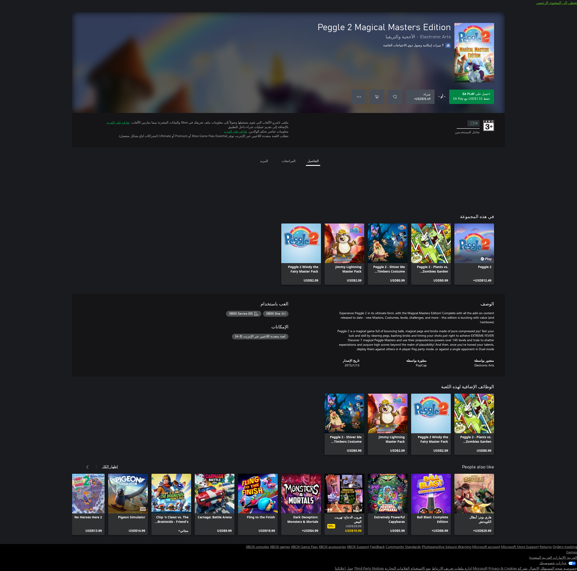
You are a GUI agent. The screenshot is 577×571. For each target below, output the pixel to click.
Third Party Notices (369, 568)
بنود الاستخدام (420, 568)
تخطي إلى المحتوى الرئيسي (556, 2)
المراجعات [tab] (288, 161)
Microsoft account (486, 546)
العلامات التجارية (397, 568)
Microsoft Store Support (520, 546)
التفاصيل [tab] (313, 161)
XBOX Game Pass (304, 546)
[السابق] (96, 467)
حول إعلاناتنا (344, 568)
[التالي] (87, 467)
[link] (474, 254)
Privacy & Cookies (502, 568)
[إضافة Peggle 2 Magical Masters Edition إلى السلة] (377, 97)
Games (571, 552)
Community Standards (403, 546)
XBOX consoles (257, 546)
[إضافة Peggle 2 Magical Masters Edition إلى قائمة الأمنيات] (395, 97)
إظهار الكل (110, 466)
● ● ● (359, 96)
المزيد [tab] (264, 161)
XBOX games (280, 546)
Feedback (377, 546)
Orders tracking (565, 546)
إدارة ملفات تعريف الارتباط (452, 568)
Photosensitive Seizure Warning (446, 546)
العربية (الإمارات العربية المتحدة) (553, 557)
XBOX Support (358, 546)
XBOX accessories (332, 546)
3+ (475, 123)
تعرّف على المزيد (118, 122)
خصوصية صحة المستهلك (558, 568)
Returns (546, 546)
